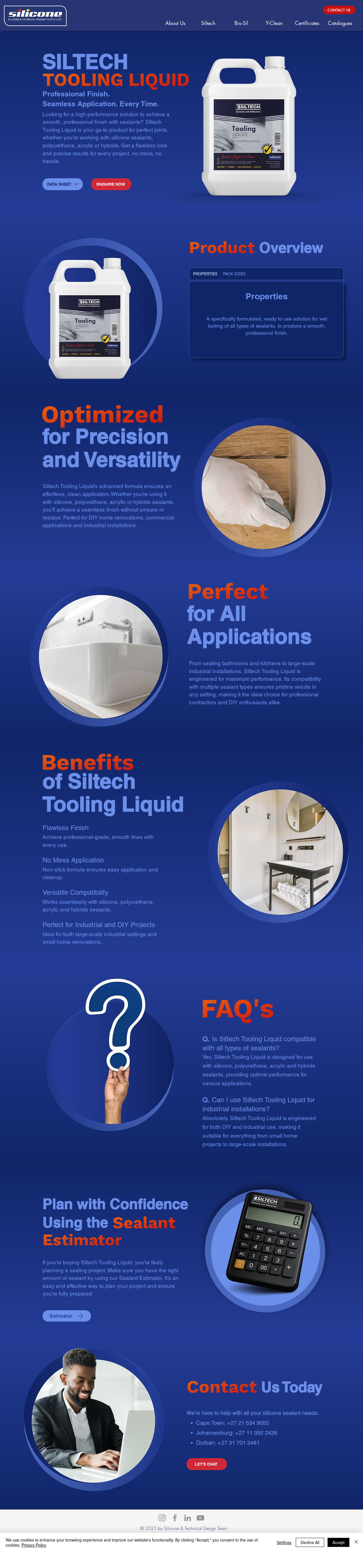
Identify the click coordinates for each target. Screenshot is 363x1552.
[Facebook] (175, 1518)
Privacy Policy (34, 1545)
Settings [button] (284, 1542)
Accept (338, 1542)
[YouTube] (200, 1518)
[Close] (356, 1542)
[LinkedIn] (187, 1518)
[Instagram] (162, 1518)
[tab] (205, 274)
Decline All (310, 1542)
